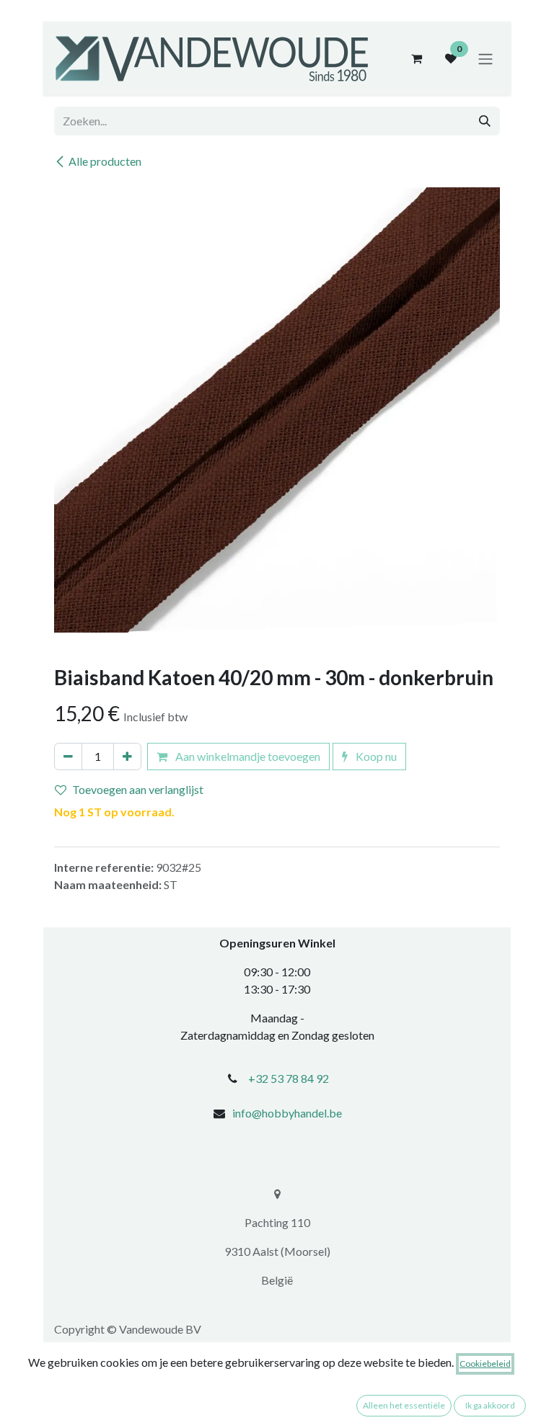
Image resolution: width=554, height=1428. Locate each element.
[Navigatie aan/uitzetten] (485, 58)
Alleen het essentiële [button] (404, 1405)
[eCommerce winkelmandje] (416, 58)
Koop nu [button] (375, 756)
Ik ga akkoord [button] (490, 1405)
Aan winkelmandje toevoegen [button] (246, 756)
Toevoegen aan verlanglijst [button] (137, 789)
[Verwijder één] (68, 756)
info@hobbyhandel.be (287, 1113)
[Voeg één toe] (127, 756)
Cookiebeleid (485, 1363)
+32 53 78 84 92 (288, 1078)
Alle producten (105, 161)
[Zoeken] (485, 121)
